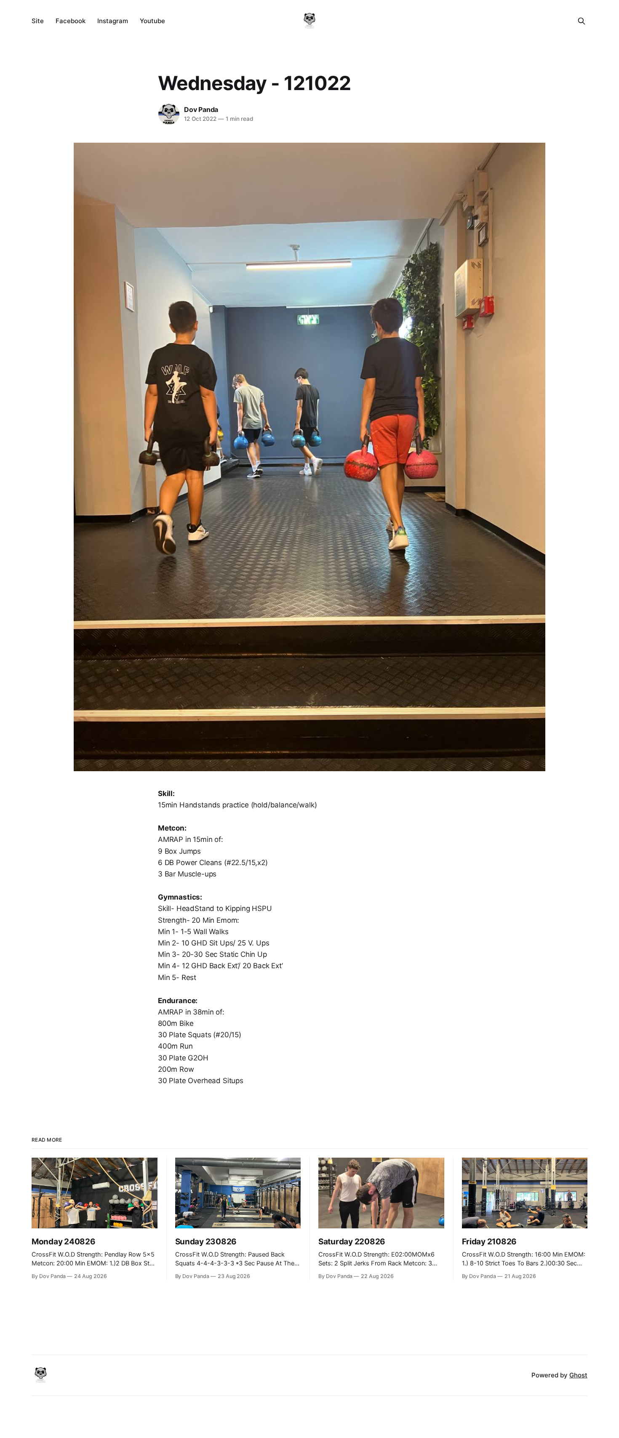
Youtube (152, 21)
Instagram (112, 21)
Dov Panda (201, 109)
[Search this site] (581, 21)
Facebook (70, 21)
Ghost (578, 1375)
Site (38, 21)
